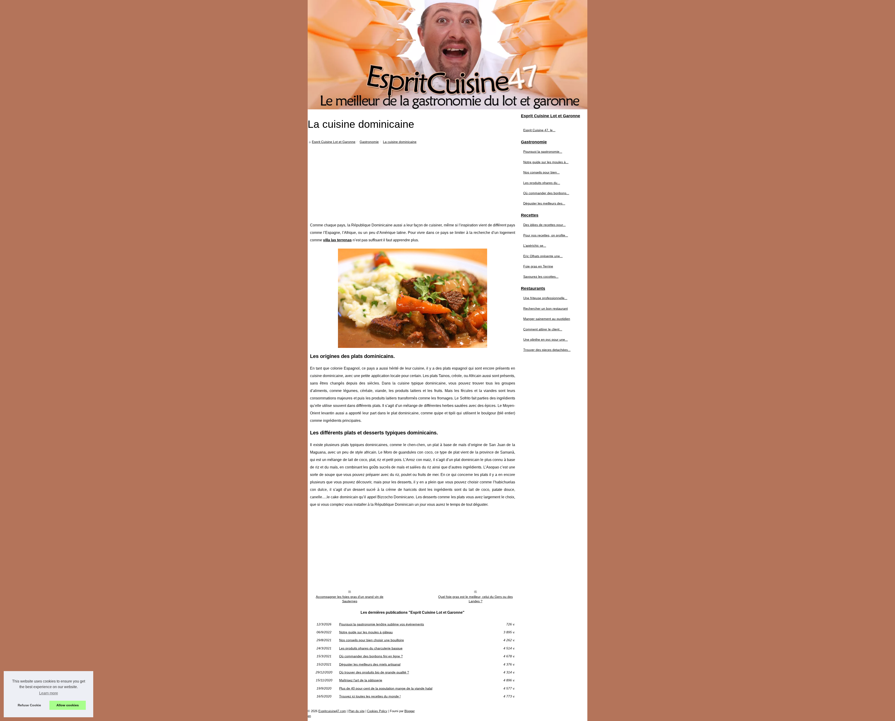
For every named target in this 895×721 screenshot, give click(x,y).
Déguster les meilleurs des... (544, 203)
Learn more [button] (48, 693)
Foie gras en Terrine (538, 266)
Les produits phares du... (541, 183)
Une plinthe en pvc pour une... (545, 339)
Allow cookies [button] (67, 705)
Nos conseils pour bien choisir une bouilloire (371, 640)
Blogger (409, 711)
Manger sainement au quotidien (546, 319)
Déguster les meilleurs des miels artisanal (369, 664)
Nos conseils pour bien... (541, 172)
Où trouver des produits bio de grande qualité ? (374, 672)
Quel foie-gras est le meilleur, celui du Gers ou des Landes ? (475, 599)
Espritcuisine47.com (332, 711)
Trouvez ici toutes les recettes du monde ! (370, 696)
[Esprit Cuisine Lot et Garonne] (447, 54)
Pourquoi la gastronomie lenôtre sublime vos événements (381, 624)
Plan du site (356, 711)
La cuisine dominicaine (400, 142)
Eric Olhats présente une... (543, 256)
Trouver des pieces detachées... (547, 350)
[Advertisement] (412, 179)
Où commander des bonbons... (546, 193)
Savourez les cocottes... (540, 276)
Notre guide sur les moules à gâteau (366, 632)
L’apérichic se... (534, 245)
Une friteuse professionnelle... (545, 298)
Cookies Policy (377, 711)
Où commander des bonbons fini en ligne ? (371, 656)
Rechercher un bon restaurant (545, 308)
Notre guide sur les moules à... (545, 162)
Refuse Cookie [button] (29, 705)
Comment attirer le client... (542, 329)
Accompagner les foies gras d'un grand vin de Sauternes (349, 599)
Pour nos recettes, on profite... (545, 235)
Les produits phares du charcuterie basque (371, 648)
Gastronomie (369, 142)
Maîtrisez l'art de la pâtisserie (360, 680)
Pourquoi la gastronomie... (542, 151)
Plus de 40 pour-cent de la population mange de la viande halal (385, 688)
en (309, 716)
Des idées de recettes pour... (544, 225)
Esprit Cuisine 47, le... (539, 130)
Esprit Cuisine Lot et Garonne (333, 142)
